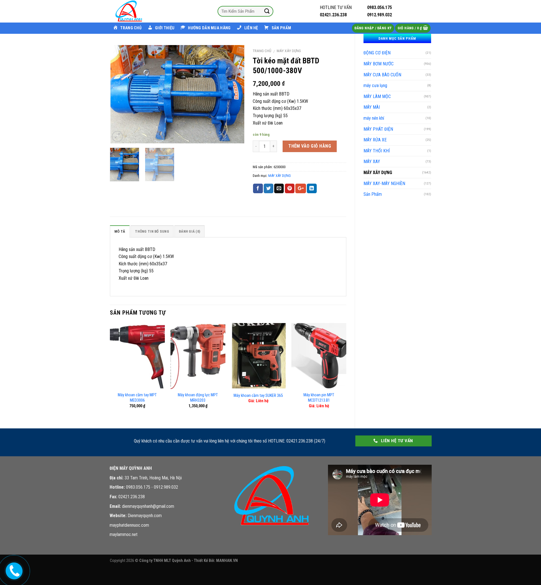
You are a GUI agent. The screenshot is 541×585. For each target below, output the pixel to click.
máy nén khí (373, 118)
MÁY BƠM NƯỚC (378, 63)
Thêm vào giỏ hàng (309, 146)
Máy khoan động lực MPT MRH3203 (198, 398)
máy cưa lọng (375, 85)
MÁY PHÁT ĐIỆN (378, 129)
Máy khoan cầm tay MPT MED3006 (137, 398)
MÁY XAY (371, 161)
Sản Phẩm (372, 194)
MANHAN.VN (227, 560)
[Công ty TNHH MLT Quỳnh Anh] (138, 11)
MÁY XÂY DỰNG (377, 172)
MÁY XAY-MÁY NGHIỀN (384, 183)
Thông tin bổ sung (152, 231)
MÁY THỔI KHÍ (376, 151)
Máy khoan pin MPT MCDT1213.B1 (318, 398)
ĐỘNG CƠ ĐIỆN (377, 52)
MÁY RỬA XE (375, 140)
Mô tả (119, 231)
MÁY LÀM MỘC (377, 96)
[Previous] (120, 94)
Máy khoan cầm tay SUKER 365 (258, 395)
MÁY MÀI (371, 107)
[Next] (234, 94)
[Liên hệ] (13, 569)
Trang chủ (262, 50)
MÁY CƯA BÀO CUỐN (382, 74)
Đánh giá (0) (189, 231)
